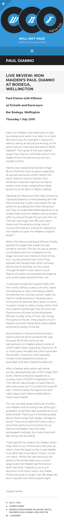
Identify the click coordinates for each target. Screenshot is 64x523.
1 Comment (15, 516)
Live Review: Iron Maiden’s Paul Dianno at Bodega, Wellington (30, 82)
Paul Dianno (27, 512)
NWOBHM (14, 512)
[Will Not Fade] (32, 20)
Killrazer (38, 509)
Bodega (13, 509)
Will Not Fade (32, 38)
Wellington (41, 512)
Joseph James (16, 506)
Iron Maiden (25, 509)
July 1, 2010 (15, 503)
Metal (48, 509)
